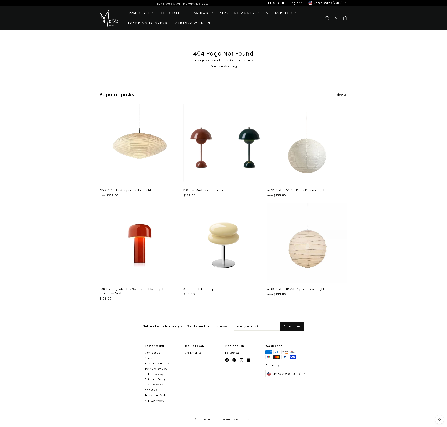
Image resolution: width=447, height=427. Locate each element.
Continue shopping (223, 66)
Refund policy (154, 374)
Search (150, 358)
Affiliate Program (156, 400)
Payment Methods (157, 363)
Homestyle (139, 12)
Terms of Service (156, 368)
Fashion (200, 12)
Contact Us (152, 353)
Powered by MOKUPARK (234, 419)
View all (341, 94)
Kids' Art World (238, 12)
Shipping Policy (155, 379)
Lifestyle (171, 12)
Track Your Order (147, 23)
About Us (151, 390)
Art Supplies (280, 12)
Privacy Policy (154, 384)
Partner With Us (193, 23)
